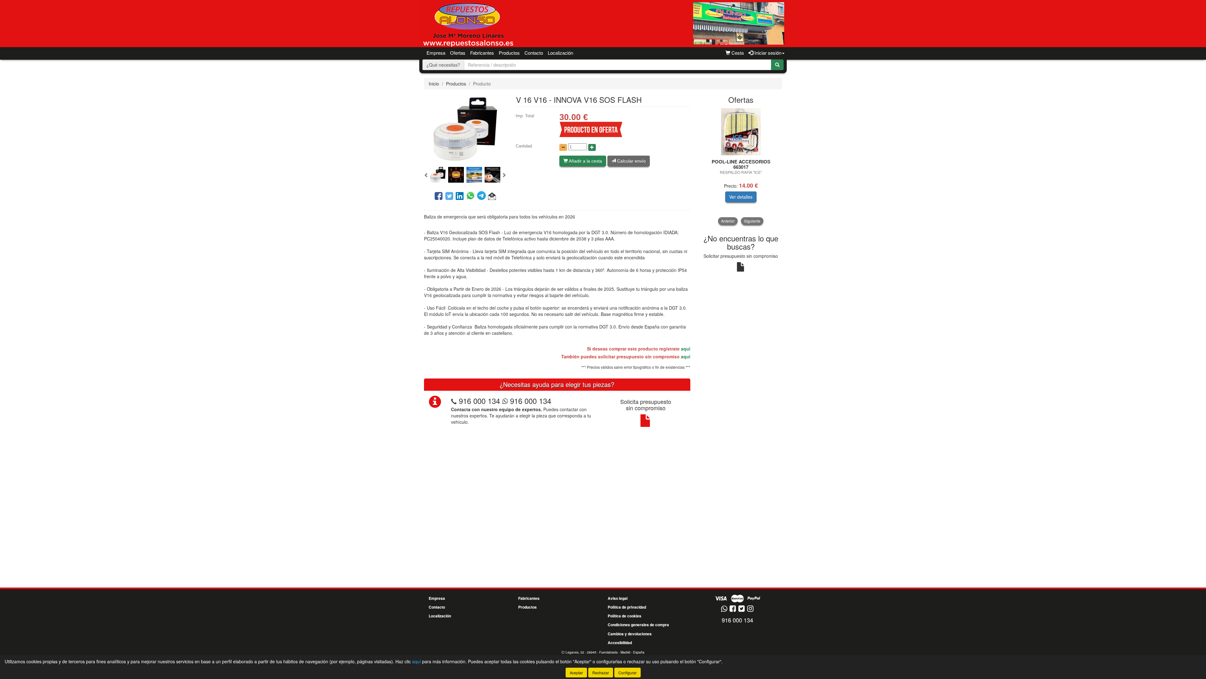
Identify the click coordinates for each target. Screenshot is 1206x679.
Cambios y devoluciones (630, 634)
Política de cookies (624, 616)
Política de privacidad (627, 607)
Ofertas (457, 52)
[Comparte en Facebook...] (438, 196)
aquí (685, 348)
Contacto (533, 52)
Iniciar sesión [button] (767, 52)
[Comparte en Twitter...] (449, 196)
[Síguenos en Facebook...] (732, 609)
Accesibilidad (620, 642)
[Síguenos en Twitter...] (741, 609)
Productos (456, 83)
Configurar (627, 672)
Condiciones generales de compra (638, 624)
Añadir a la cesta (585, 160)
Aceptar (576, 672)
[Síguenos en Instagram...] (750, 609)
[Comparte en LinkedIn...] (460, 196)
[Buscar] (777, 64)
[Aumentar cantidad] (592, 147)
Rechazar (600, 672)
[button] (426, 175)
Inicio (434, 83)
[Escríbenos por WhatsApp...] (724, 609)
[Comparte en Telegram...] (482, 196)
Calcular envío (631, 160)
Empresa (435, 52)
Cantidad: (524, 146)
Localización (560, 52)
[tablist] (465, 174)
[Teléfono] (454, 400)
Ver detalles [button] (740, 197)
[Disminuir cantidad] (563, 147)
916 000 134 (479, 400)
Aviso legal (617, 598)
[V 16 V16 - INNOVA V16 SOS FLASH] (465, 129)
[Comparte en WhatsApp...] (471, 196)
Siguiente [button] (752, 221)
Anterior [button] (728, 221)
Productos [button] (509, 52)
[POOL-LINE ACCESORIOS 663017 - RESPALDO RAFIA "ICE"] (741, 131)
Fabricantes (482, 52)
